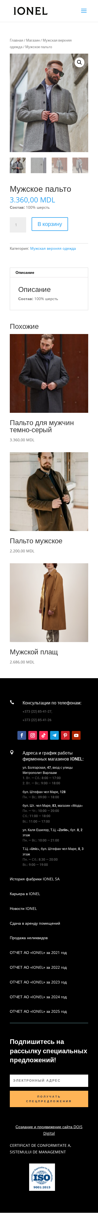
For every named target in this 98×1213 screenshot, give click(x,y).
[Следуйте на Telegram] (54, 735)
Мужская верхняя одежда (53, 248)
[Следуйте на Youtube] (76, 735)
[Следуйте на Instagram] (32, 735)
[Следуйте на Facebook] (21, 735)
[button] (79, 62)
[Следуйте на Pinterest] (65, 735)
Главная (16, 40)
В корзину (50, 224)
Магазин (33, 40)
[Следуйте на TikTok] (43, 735)
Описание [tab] (25, 272)
